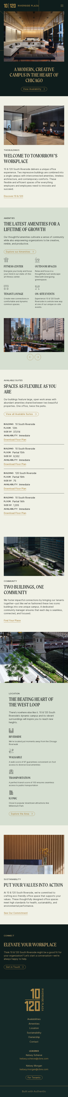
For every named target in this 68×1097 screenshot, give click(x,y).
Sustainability (34, 1032)
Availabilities (34, 1019)
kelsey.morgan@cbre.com (34, 1069)
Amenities (34, 1023)
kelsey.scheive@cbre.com (34, 1058)
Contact (34, 1041)
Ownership (34, 1037)
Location (34, 1028)
